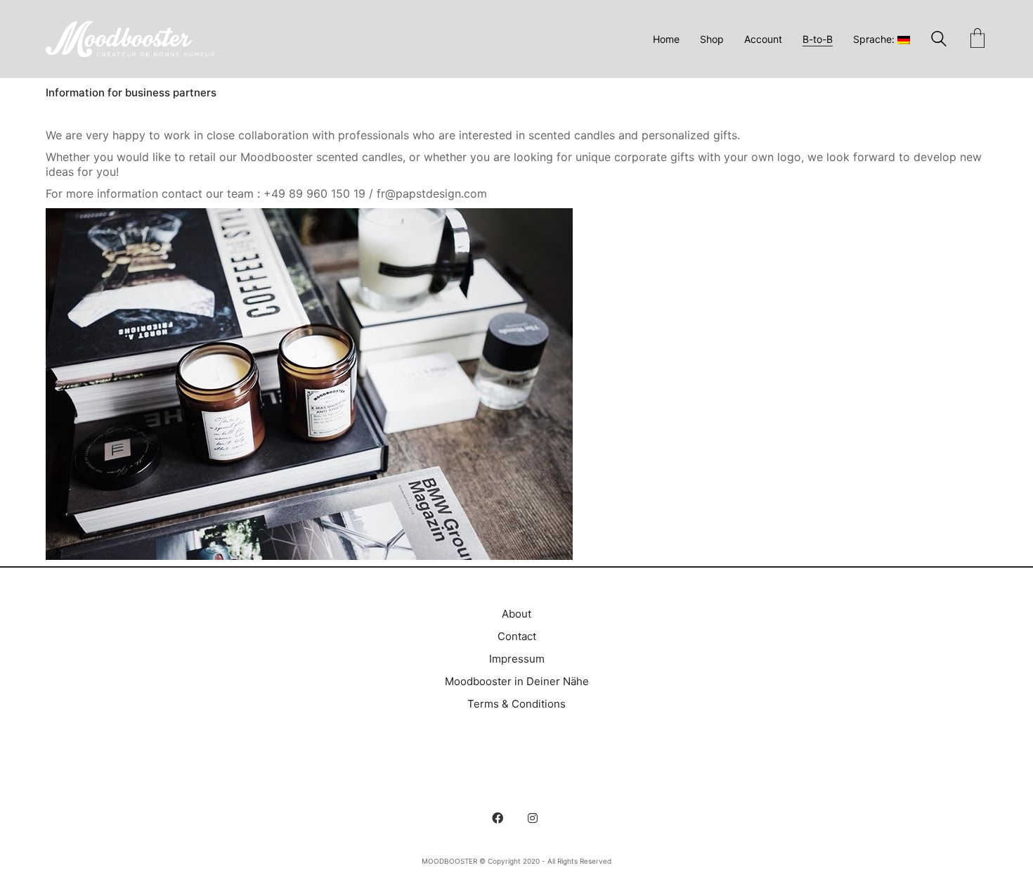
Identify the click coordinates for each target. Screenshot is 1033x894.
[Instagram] (533, 818)
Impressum (517, 658)
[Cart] (977, 39)
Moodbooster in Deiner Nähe (517, 681)
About (516, 613)
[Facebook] (497, 818)
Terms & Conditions (516, 703)
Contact (517, 636)
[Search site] (939, 40)
